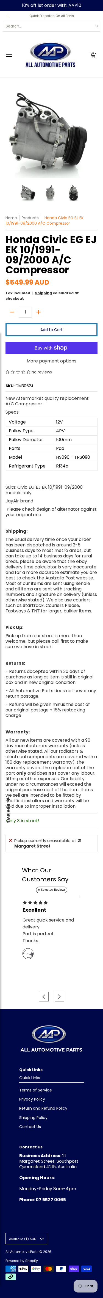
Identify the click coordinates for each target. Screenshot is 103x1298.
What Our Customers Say (45, 875)
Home (11, 218)
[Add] (38, 312)
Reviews (8, 813)
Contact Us (30, 1126)
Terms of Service (35, 1090)
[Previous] (9, 132)
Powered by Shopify (21, 1260)
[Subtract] (12, 312)
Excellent (34, 910)
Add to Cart (51, 329)
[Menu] (8, 55)
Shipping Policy (33, 1117)
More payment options (51, 361)
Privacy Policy (32, 1099)
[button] (93, 55)
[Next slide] (59, 996)
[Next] (94, 132)
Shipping (43, 293)
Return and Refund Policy (43, 1108)
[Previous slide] (44, 996)
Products (30, 218)
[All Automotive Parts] (50, 54)
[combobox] (48, 26)
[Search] (97, 26)
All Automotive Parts (21, 1251)
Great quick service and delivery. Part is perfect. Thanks (48, 930)
